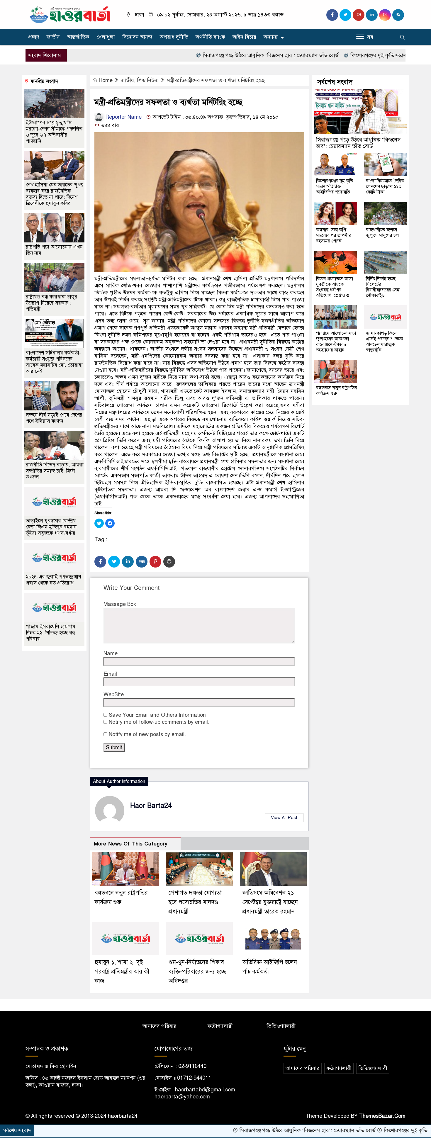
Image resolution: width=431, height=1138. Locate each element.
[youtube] (385, 15)
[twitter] (345, 15)
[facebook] (332, 15)
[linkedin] (372, 15)
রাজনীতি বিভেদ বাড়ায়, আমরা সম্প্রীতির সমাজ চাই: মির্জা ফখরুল (55, 471)
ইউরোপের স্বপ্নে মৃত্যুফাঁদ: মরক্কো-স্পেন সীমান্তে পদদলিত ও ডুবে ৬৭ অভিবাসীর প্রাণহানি (54, 132)
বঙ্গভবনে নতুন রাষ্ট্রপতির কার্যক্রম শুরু (336, 390)
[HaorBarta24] (70, 14)
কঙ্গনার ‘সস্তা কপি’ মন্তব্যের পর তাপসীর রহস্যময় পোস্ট (333, 235)
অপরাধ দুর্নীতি (174, 37)
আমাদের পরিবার (159, 1026)
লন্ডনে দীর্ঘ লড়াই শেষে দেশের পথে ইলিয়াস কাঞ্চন (54, 418)
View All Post (284, 817)
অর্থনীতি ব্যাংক (210, 37)
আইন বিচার (244, 37)
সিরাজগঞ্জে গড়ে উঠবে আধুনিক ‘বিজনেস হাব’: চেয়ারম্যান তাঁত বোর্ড (224, 55)
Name (110, 653)
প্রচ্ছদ (33, 37)
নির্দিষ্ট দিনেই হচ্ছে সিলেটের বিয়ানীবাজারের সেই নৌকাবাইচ (383, 287)
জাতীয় (53, 37)
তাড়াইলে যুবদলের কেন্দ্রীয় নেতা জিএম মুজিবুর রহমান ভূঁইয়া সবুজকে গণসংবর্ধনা (51, 527)
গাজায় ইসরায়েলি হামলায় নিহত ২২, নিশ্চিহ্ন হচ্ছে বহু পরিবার (50, 633)
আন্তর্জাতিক (78, 37)
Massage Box (119, 604)
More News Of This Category (131, 844)
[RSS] (398, 15)
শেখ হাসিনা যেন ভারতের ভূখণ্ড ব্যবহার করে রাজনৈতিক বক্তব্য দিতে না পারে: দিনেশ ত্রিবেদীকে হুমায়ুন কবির (54, 194)
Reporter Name (123, 117)
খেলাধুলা (106, 37)
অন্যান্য (271, 37)
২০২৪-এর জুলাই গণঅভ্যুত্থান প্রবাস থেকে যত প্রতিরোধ (53, 580)
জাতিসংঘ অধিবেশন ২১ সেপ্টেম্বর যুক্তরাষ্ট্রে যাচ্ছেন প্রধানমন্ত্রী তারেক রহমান (270, 902)
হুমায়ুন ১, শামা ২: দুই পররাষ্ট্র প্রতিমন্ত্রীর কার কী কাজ (122, 972)
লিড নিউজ (148, 80)
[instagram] (358, 15)
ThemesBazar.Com (382, 1116)
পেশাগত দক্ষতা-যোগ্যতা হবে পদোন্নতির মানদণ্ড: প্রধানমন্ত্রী (195, 902)
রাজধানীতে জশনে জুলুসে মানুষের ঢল (382, 232)
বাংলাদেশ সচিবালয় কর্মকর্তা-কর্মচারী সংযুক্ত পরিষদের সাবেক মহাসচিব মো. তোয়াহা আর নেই (54, 362)
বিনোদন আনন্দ (137, 37)
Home (105, 80)
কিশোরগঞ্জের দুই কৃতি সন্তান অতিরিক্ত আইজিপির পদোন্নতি (362, 55)
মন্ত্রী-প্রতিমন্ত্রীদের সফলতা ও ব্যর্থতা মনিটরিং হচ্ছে (216, 80)
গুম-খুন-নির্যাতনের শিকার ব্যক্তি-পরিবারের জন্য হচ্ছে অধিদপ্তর (197, 972)
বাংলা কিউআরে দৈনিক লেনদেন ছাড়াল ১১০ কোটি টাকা (385, 186)
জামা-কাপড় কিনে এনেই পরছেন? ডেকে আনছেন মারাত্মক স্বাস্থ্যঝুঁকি (384, 341)
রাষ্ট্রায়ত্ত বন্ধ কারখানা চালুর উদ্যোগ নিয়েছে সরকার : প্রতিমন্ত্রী (51, 303)
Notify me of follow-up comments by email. (159, 722)
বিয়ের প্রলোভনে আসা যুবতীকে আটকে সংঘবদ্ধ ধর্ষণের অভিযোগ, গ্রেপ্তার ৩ (334, 287)
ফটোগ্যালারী (220, 1026)
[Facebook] (100, 562)
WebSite (113, 694)
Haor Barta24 (151, 805)
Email (110, 674)
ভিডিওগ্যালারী (281, 1026)
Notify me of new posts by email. (147, 734)
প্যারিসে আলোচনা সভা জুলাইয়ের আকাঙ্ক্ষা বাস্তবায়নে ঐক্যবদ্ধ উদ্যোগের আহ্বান (336, 341)
